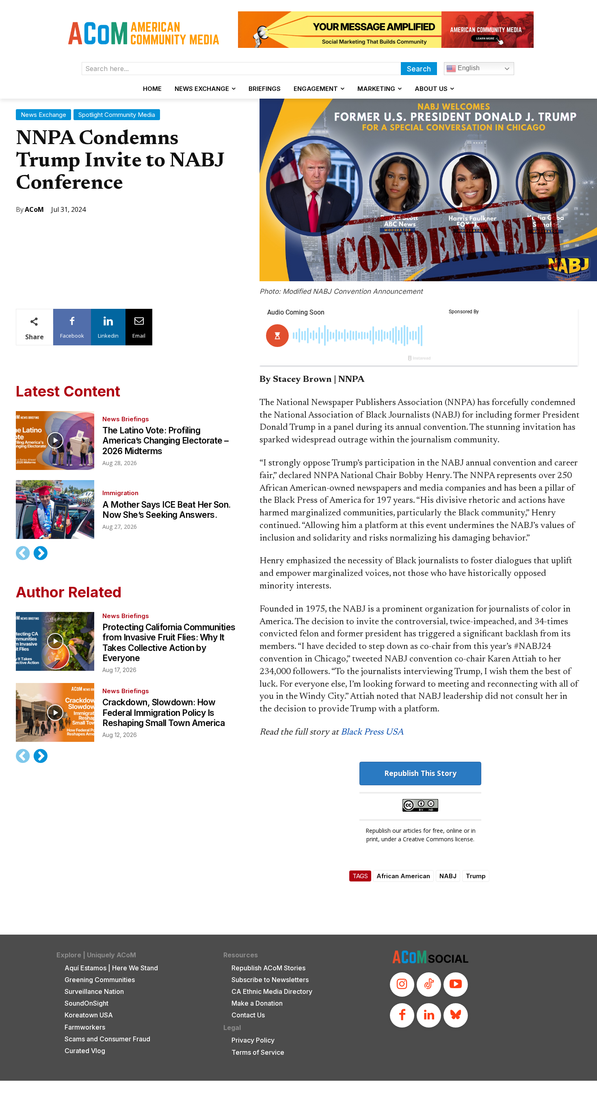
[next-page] (40, 553)
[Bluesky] (455, 1015)
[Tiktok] (429, 984)
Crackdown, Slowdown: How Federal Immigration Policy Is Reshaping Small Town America (163, 712)
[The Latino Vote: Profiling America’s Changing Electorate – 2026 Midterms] (55, 440)
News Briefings (125, 419)
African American (403, 876)
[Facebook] (402, 1015)
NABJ (447, 876)
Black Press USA (372, 732)
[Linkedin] (429, 1015)
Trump (476, 876)
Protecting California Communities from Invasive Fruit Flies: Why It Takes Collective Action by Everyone (169, 642)
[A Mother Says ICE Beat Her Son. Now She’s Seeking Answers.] (55, 509)
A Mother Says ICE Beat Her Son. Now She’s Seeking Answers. (166, 510)
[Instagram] (402, 984)
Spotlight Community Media (116, 115)
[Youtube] (455, 984)
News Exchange (43, 115)
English (468, 68)
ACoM (34, 209)
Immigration (120, 493)
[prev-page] (23, 553)
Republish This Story (420, 773)
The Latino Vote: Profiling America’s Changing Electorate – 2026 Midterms (165, 440)
